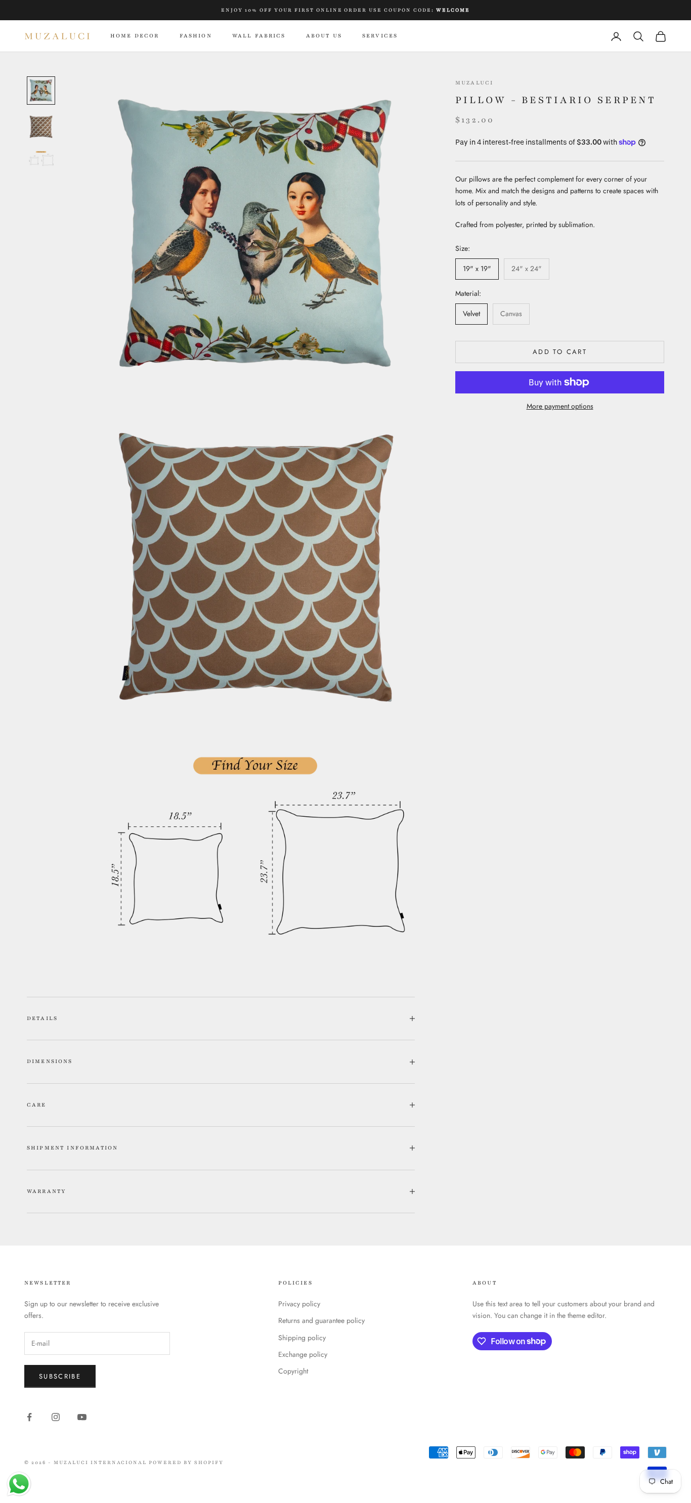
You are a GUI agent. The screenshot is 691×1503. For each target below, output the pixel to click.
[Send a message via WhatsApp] (19, 1484)
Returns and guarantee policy (321, 1320)
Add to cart (560, 352)
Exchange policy (302, 1354)
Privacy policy (299, 1304)
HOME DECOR (134, 35)
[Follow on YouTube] (82, 1417)
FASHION (196, 35)
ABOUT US (324, 35)
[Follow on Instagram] (56, 1417)
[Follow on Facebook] (29, 1417)
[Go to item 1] (41, 90)
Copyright (293, 1371)
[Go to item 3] (41, 158)
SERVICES (380, 35)
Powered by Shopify (186, 1462)
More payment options (560, 406)
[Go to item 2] (41, 127)
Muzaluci (474, 82)
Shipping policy (302, 1338)
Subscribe (60, 1376)
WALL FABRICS (259, 35)
